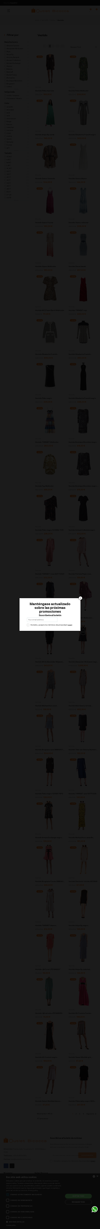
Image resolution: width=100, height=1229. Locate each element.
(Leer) (70, 625)
